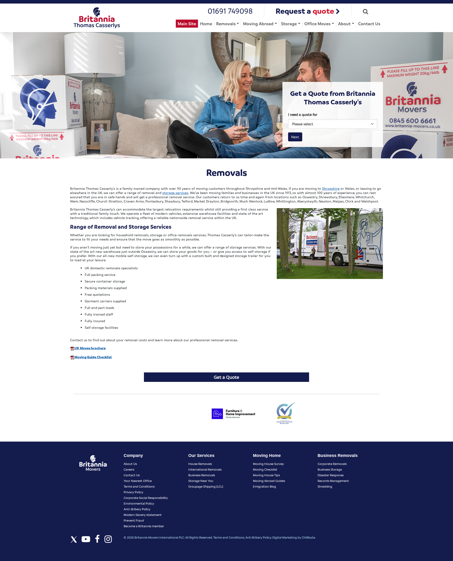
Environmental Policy (139, 503)
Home (206, 23)
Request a (305, 11)
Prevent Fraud (134, 520)
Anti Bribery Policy (258, 537)
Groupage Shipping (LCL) (205, 486)
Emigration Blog (264, 486)
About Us (130, 464)
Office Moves (317, 23)
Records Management (333, 481)
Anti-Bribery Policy (137, 509)
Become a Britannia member (144, 526)
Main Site (187, 23)
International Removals (205, 469)
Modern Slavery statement (143, 515)
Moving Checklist (265, 469)
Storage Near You (200, 481)
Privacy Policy (133, 492)
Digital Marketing (284, 537)
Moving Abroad (258, 23)
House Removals (200, 464)
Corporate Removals (332, 464)
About (344, 23)
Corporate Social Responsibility (146, 498)
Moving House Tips (266, 475)
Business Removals (201, 475)
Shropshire (331, 188)
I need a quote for (302, 114)
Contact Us (369, 23)
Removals (226, 23)
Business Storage (330, 469)
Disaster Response (331, 475)
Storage (289, 23)
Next (295, 137)
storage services (175, 192)
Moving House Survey (268, 464)
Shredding (325, 486)
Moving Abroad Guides (269, 481)
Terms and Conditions (139, 486)
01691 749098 (230, 11)
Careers (129, 469)
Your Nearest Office (138, 481)
